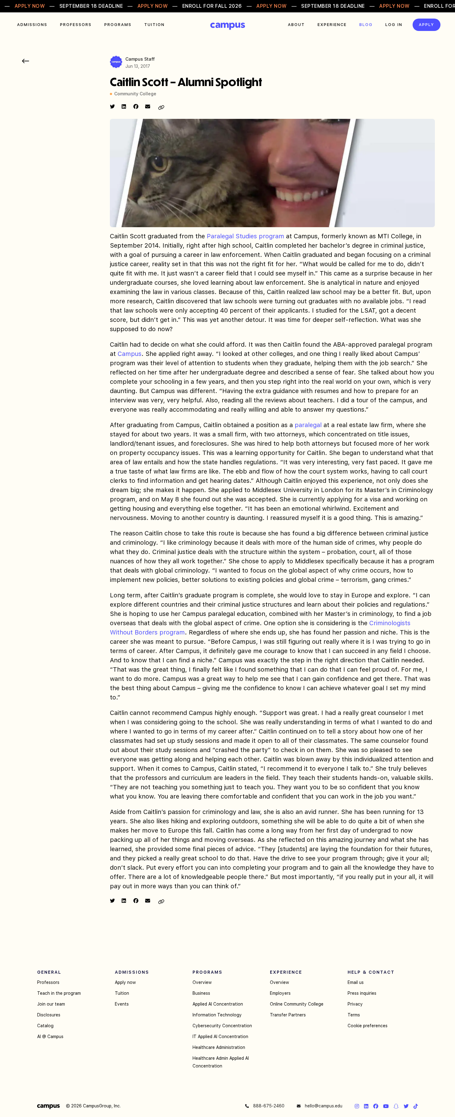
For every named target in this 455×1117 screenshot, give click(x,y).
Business (201, 993)
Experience (332, 24)
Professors (76, 24)
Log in (393, 24)
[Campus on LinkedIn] (366, 1106)
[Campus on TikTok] (416, 1106)
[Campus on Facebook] (375, 1106)
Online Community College (296, 1004)
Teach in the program (59, 993)
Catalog (45, 1025)
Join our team (51, 1004)
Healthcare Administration (219, 1047)
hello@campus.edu (323, 1105)
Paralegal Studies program (245, 236)
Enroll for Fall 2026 (212, 6)
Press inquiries (362, 993)
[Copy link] (161, 107)
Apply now (125, 982)
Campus (227, 26)
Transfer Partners (288, 1014)
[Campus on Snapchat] (396, 1106)
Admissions (32, 24)
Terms (354, 1014)
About (296, 24)
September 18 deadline (91, 6)
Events (122, 1004)
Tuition (154, 24)
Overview (202, 982)
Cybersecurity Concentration (222, 1025)
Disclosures (48, 1014)
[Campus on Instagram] (357, 1106)
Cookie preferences (368, 1025)
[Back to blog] (25, 61)
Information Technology (217, 1014)
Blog (366, 24)
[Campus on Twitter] (406, 1106)
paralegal (308, 425)
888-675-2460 (268, 1105)
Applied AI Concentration (218, 1004)
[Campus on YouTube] (386, 1106)
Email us (356, 982)
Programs (118, 24)
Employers (280, 993)
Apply (426, 24)
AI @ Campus (50, 1036)
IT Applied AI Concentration (220, 1036)
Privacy (355, 1004)
